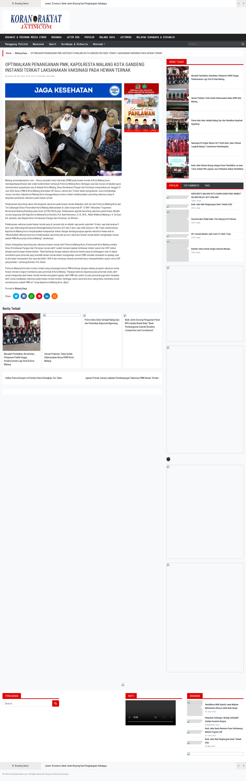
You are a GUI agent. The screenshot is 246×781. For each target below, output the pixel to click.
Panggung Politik (16, 44)
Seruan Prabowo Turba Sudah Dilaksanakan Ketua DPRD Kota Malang (59, 357)
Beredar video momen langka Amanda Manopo (210, 249)
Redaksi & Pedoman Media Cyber (25, 37)
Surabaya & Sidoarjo (74, 44)
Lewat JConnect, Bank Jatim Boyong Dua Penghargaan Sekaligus (76, 3)
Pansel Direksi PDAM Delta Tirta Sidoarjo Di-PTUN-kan (213, 219)
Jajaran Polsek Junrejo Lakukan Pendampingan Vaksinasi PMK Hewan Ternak (121, 378)
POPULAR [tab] (173, 185)
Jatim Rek (72, 37)
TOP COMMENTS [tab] (191, 185)
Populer (89, 37)
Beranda (56, 37)
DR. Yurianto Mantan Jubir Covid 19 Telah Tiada (211, 234)
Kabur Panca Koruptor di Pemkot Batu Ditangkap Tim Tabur (34, 378)
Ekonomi (98, 44)
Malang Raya (107, 37)
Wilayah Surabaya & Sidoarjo (156, 37)
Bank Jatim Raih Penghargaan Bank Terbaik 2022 (212, 204)
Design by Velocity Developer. (57, 774)
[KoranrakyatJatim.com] (36, 20)
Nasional (38, 44)
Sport (52, 44)
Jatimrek (126, 37)
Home (9, 53)
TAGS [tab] (207, 185)
